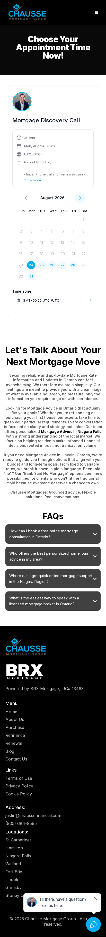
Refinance (15, 735)
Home (11, 711)
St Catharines (18, 839)
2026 (59, 197)
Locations (16, 831)
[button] (96, 12)
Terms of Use (18, 778)
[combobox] (54, 300)
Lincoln (12, 879)
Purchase (14, 727)
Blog (9, 751)
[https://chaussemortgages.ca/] (27, 12)
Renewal (13, 743)
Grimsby (13, 887)
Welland (13, 863)
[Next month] (80, 198)
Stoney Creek (18, 895)
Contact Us (16, 759)
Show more (32, 180)
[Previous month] (26, 198)
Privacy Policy (19, 785)
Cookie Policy (18, 793)
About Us (14, 719)
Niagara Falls (18, 855)
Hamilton (14, 847)
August (47, 197)
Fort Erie (13, 871)
